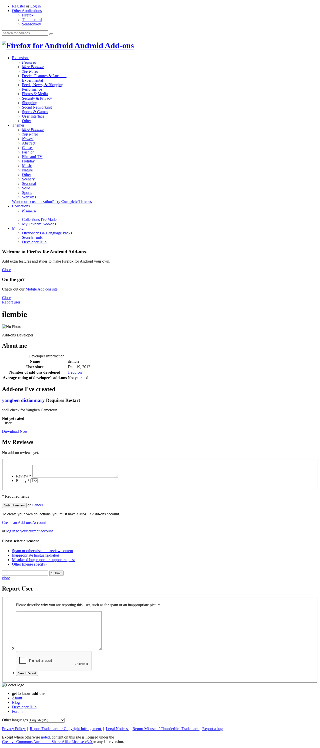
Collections (21, 206)
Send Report (27, 673)
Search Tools (32, 237)
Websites (29, 197)
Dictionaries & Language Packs (47, 233)
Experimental (32, 80)
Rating (23, 480)
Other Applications (27, 10)
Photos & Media (35, 94)
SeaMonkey (31, 24)
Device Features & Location (44, 76)
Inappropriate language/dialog (35, 555)
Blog (16, 702)
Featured (29, 62)
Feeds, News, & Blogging (42, 85)
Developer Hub (34, 242)
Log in (35, 6)
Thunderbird (32, 19)
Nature (27, 170)
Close (6, 270)
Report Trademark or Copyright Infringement (66, 729)
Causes (27, 148)
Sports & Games (35, 112)
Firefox (28, 15)
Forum (17, 711)
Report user (11, 302)
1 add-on (75, 372)
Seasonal (29, 183)
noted (45, 737)
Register (18, 6)
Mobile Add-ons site (42, 289)
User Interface (33, 116)
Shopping (29, 103)
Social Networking (37, 107)
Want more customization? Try (52, 201)
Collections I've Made (39, 219)
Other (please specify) (29, 564)
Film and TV (32, 156)
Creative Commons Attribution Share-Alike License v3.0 (47, 742)
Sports (27, 192)
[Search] (51, 34)
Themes (18, 125)
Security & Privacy (37, 98)
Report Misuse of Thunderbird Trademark (166, 729)
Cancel (37, 505)
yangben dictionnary (23, 400)
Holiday (28, 161)
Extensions (20, 58)
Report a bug (212, 729)
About (17, 698)
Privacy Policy (14, 729)
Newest (28, 139)
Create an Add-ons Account (24, 522)
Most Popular (33, 67)
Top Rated (30, 71)
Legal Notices (117, 729)
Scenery (28, 179)
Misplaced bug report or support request (43, 560)
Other (26, 121)
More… (18, 228)
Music (27, 165)
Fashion (28, 152)
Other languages (15, 720)
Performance (32, 89)
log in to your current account (29, 531)
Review (23, 476)
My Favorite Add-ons (39, 224)
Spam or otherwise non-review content (42, 551)
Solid (26, 188)
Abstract (28, 143)
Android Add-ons (103, 45)
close (6, 578)
